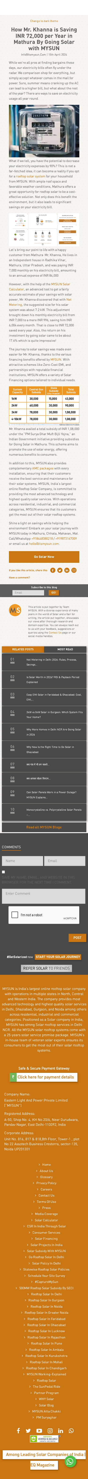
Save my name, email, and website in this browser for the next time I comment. (38, 880)
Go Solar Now (44, 557)
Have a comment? (19, 577)
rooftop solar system (30, 176)
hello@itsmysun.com (44, 544)
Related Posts (23, 649)
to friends (46, 968)
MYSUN (55, 359)
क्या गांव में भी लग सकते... (38, 764)
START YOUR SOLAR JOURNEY (58, 957)
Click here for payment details (45, 1077)
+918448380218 (42, 538)
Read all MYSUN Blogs (44, 827)
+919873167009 (66, 538)
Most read (65, 649)
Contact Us (55, 632)
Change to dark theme (44, 21)
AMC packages (43, 468)
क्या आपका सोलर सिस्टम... (39, 778)
